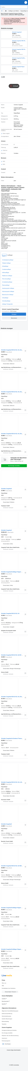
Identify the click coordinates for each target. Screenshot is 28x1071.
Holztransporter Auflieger (8, 291)
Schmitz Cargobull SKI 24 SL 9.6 (19, 40)
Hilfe (3, 985)
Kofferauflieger (5, 272)
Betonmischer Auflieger (7, 294)
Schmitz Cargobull (17, 32)
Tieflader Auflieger (6, 263)
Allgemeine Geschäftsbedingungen (10, 1011)
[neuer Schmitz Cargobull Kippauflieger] (14, 519)
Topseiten (4, 1024)
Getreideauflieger (6, 301)
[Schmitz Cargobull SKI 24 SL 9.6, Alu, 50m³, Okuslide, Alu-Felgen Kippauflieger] (14, 339)
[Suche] (25, 7)
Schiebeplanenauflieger (7, 260)
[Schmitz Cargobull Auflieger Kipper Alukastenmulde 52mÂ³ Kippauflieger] (14, 561)
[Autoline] (6, 11)
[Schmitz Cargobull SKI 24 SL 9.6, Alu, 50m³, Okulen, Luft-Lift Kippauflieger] (14, 686)
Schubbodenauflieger (7, 282)
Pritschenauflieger (6, 278)
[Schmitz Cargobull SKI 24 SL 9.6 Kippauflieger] (14, 603)
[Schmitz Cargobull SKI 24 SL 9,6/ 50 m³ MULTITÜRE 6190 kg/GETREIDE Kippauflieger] (14, 644)
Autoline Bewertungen (7, 1018)
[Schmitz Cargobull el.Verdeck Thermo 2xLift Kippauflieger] (14, 728)
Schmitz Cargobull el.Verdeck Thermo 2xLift (13, 738)
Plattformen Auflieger (7, 275)
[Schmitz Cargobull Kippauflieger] (14, 478)
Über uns (4, 983)
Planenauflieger (6, 285)
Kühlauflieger (5, 266)
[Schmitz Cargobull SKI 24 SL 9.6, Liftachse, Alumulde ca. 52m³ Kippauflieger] (14, 771)
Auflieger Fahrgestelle (7, 304)
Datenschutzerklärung (7, 1013)
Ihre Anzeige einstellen (14, 465)
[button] (26, 2)
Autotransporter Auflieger (8, 288)
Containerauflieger (6, 269)
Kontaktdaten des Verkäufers (8, 988)
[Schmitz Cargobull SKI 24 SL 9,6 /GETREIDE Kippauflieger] (14, 855)
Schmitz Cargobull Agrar (18, 66)
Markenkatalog (5, 1021)
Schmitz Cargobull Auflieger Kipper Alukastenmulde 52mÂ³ (19, 58)
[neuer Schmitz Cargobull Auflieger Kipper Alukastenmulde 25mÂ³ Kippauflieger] (14, 897)
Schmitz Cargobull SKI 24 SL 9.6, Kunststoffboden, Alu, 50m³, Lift (19, 49)
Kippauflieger (17, 113)
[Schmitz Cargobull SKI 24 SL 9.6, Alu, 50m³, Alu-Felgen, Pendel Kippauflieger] (14, 381)
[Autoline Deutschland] (9, 2)
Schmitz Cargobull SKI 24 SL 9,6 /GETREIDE (13, 865)
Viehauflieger (5, 297)
